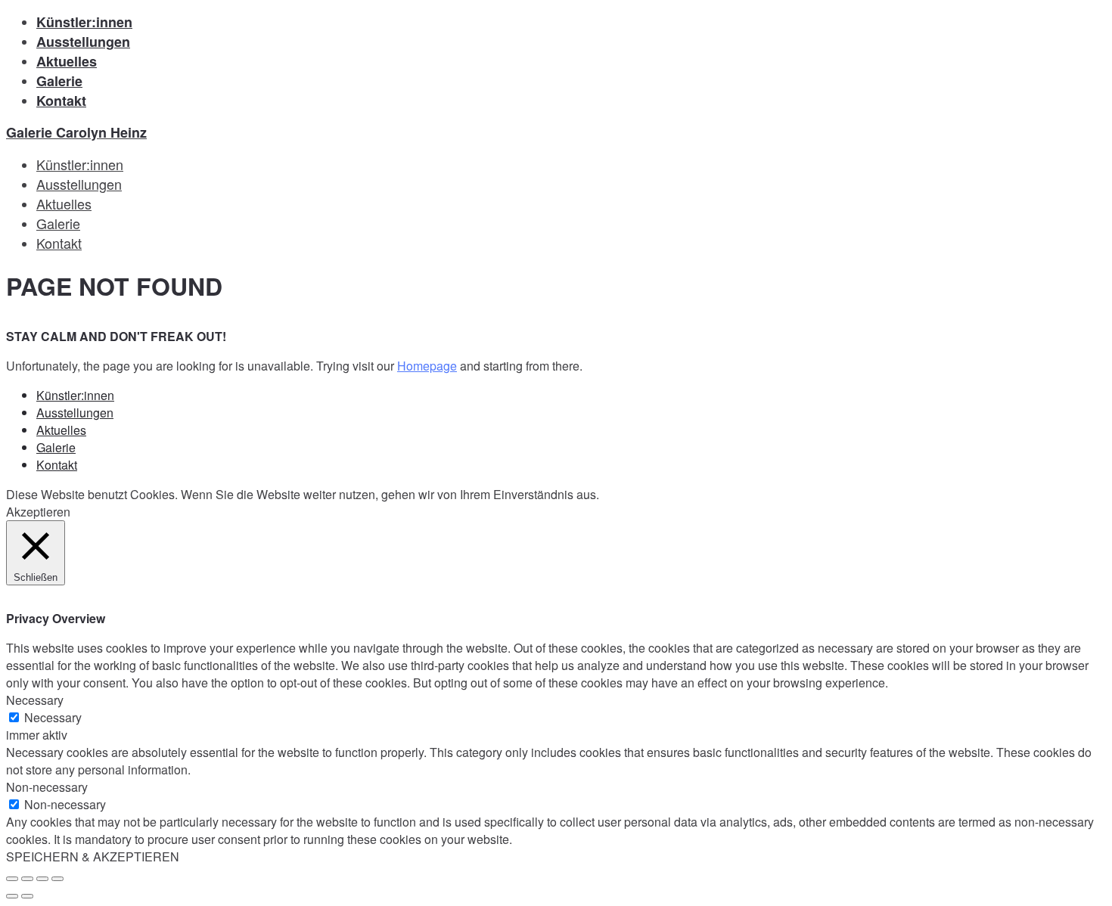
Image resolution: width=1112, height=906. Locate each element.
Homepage (427, 365)
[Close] (12, 879)
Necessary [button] (35, 700)
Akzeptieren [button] (38, 511)
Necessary (53, 717)
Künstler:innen (84, 22)
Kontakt (61, 100)
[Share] (27, 879)
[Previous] (12, 896)
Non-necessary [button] (47, 787)
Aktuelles (66, 61)
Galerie (59, 81)
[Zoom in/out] (57, 879)
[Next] (27, 896)
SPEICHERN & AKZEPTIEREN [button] (92, 856)
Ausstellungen (83, 41)
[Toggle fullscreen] (42, 879)
